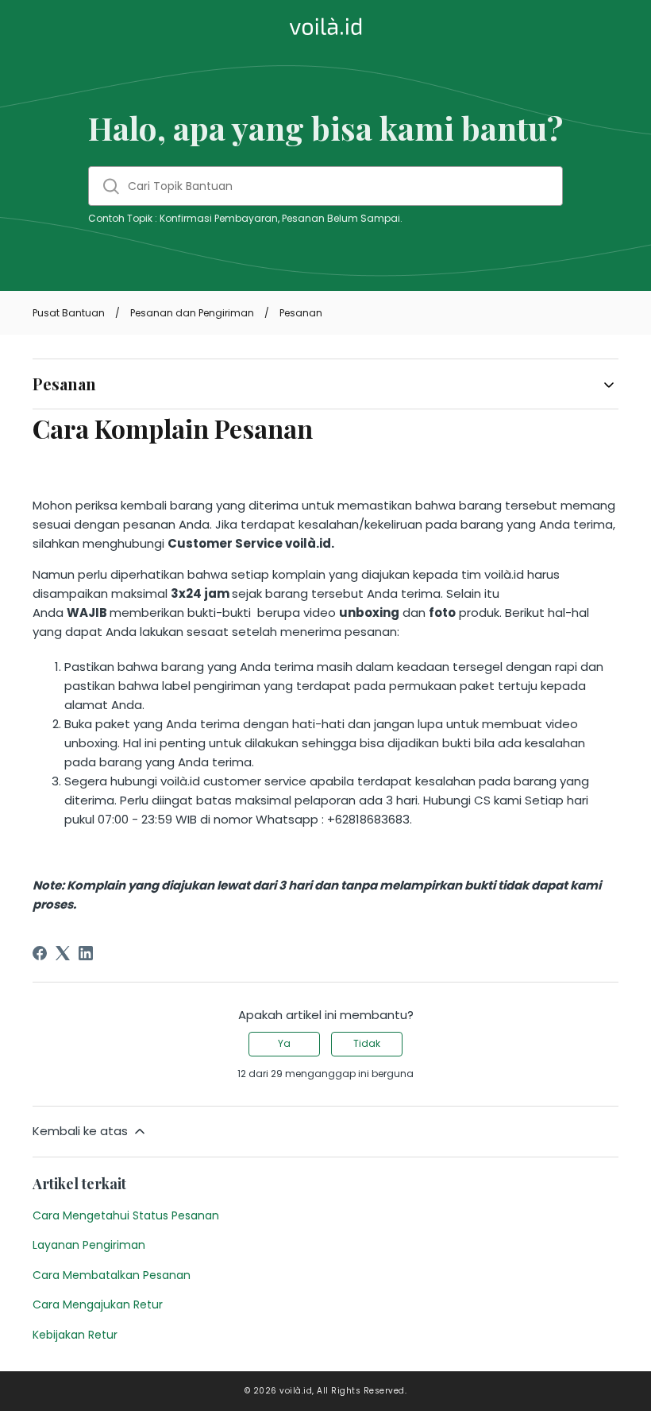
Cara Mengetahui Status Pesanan (126, 1215)
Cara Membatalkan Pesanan (112, 1275)
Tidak (366, 1043)
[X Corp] (63, 953)
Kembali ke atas (80, 1130)
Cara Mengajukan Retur (98, 1304)
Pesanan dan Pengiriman (192, 313)
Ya (284, 1043)
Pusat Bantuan (69, 313)
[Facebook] (40, 953)
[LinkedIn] (86, 953)
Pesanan (300, 313)
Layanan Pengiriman (89, 1245)
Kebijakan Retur (75, 1335)
